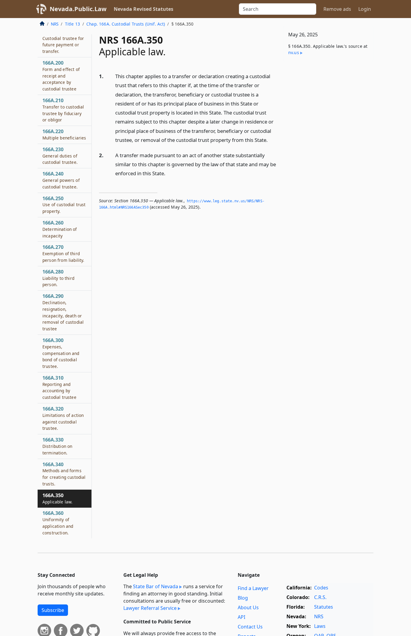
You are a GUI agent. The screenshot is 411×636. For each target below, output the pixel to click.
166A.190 (63, 41)
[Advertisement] (328, 160)
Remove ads (337, 9)
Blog (243, 598)
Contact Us (250, 626)
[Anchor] (271, 139)
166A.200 (61, 76)
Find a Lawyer (253, 588)
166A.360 (57, 522)
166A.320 (63, 418)
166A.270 (63, 253)
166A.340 (64, 474)
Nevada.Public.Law (78, 9)
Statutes (323, 607)
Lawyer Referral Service (150, 608)
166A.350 (57, 498)
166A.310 (59, 387)
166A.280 (58, 278)
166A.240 (61, 180)
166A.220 (64, 134)
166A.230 (60, 155)
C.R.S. (320, 597)
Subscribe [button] (53, 610)
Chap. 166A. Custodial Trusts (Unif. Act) (125, 24)
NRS (54, 24)
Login (364, 9)
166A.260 (59, 229)
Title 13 (72, 24)
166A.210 (63, 110)
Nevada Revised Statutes (143, 9)
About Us (248, 607)
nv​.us (293, 52)
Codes (321, 587)
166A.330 (57, 446)
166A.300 (60, 353)
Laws (320, 626)
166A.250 (64, 204)
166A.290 (63, 312)
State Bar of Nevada (155, 586)
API (241, 617)
